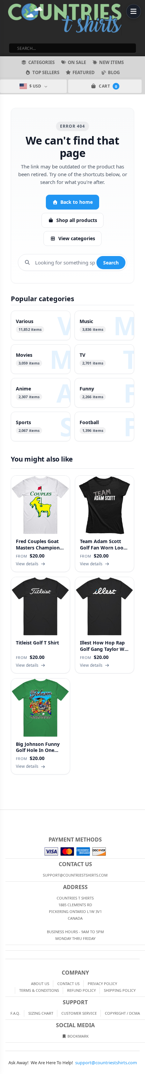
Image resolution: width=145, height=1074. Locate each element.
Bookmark (77, 1036)
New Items (111, 62)
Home (4, 815)
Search (111, 262)
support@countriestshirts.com (106, 1063)
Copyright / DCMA (122, 1013)
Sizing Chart (40, 1013)
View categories (76, 238)
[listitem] (40, 325)
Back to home (76, 202)
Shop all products (76, 220)
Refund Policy (81, 990)
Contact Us (68, 983)
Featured (83, 72)
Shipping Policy (120, 990)
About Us (40, 983)
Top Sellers (45, 72)
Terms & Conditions (39, 990)
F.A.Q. (15, 1013)
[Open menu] (133, 11)
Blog (114, 72)
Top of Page (140, 815)
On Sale (77, 62)
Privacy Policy (102, 983)
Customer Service (79, 1013)
